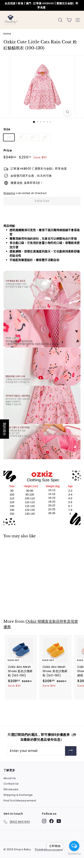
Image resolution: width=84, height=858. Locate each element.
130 (45, 137)
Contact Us (11, 784)
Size (6, 129)
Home (7, 33)
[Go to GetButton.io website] (74, 854)
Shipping (9, 193)
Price (7, 150)
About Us (9, 778)
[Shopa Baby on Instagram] (44, 821)
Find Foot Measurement (19, 800)
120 (32, 137)
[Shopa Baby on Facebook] (51, 821)
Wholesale (10, 789)
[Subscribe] (70, 751)
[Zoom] (67, 112)
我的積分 (4, 429)
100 (9, 137)
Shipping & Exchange (18, 795)
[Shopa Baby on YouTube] (59, 821)
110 (21, 137)
